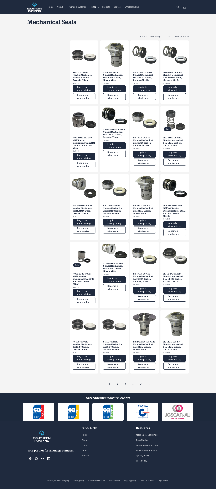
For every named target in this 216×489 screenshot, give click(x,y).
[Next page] (149, 384)
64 (141, 384)
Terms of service (147, 480)
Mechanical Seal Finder (147, 435)
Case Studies (142, 440)
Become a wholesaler (83, 96)
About (85, 440)
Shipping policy (130, 480)
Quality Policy (142, 456)
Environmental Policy (146, 451)
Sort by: (143, 36)
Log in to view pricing (84, 88)
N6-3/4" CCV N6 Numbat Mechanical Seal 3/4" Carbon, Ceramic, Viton (82, 345)
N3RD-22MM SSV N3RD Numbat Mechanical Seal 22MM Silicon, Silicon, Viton (144, 345)
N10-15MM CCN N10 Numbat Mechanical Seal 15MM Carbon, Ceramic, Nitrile (82, 209)
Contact (85, 445)
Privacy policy (78, 480)
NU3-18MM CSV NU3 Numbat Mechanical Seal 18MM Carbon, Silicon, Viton (113, 267)
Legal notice (163, 480)
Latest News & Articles (147, 445)
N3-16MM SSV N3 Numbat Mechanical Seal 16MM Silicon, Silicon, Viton (113, 76)
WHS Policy (141, 461)
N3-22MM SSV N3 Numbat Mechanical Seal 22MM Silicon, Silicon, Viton (143, 209)
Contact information (96, 480)
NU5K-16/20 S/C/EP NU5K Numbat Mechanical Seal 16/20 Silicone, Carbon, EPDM (83, 279)
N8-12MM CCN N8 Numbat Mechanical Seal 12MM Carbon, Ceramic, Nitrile (143, 142)
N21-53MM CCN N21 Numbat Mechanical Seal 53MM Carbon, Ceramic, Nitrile (143, 76)
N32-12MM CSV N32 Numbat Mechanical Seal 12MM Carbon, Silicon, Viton (173, 142)
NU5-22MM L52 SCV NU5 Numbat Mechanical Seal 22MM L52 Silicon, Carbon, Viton (84, 143)
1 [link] (109, 384)
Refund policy (114, 480)
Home (84, 435)
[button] (61, 7)
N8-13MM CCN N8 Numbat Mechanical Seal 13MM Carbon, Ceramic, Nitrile (113, 209)
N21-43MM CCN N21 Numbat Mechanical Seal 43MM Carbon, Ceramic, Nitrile (173, 76)
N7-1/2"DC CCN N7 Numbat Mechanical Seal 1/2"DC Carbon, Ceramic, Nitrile (173, 277)
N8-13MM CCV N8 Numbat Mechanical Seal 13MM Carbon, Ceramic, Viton (143, 277)
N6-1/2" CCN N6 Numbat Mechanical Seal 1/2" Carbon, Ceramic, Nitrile (113, 345)
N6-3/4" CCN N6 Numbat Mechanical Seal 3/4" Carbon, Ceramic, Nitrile (82, 76)
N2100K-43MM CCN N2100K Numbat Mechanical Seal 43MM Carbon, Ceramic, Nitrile (174, 211)
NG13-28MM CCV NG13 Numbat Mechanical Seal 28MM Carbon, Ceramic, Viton (114, 133)
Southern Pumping (61, 481)
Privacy (85, 456)
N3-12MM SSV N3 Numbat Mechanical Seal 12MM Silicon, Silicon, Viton (173, 345)
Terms (85, 451)
